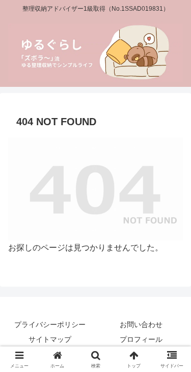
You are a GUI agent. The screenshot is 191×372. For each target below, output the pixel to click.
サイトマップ (50, 339)
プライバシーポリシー (50, 324)
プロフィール (141, 339)
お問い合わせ (141, 324)
